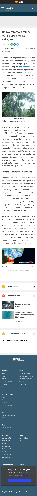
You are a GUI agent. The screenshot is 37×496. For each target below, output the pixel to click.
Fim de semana (7, 381)
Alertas (4, 451)
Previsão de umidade (25, 378)
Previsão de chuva (24, 373)
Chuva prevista (7, 427)
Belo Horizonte (25, 67)
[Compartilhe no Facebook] (14, 44)
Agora (4, 373)
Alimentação (6, 441)
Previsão (5, 370)
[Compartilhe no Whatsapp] (11, 44)
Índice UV (22, 381)
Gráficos (21, 370)
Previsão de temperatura (26, 376)
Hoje (3, 376)
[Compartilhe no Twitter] (17, 44)
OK (19, 480)
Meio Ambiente (6, 446)
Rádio (20, 441)
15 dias (4, 384)
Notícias (5, 435)
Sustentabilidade (7, 454)
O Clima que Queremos (9, 449)
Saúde (4, 443)
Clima (23, 270)
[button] (16, 321)
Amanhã (4, 378)
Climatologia (23, 384)
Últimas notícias (7, 438)
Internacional (6, 457)
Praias (4, 387)
